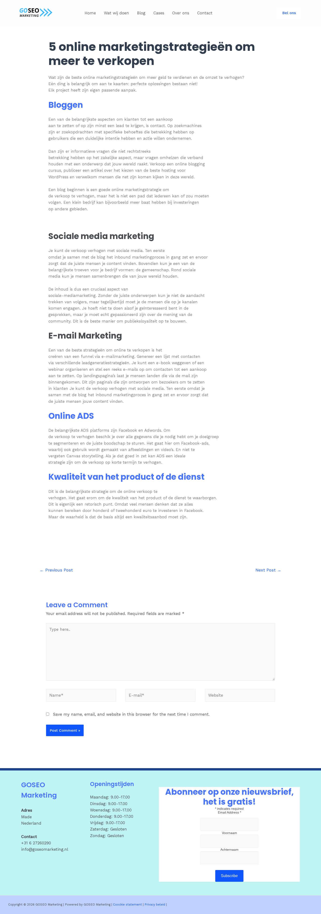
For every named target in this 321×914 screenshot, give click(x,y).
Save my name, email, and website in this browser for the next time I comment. (131, 714)
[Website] (240, 696)
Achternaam (229, 849)
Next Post (268, 569)
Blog (141, 13)
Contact (204, 13)
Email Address (229, 812)
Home (90, 13)
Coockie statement (127, 904)
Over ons (180, 13)
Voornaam (229, 833)
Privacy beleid (155, 904)
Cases (158, 13)
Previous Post (56, 569)
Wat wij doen (116, 13)
